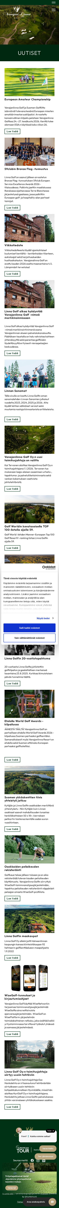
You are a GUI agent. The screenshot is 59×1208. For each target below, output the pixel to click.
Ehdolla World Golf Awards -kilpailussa (24, 722)
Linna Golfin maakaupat (21, 936)
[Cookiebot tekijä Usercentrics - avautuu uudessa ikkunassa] (42, 568)
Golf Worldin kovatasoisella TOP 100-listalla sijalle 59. (27, 528)
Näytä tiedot (43, 618)
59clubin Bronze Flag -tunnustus (26, 169)
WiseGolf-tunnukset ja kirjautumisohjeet (20, 997)
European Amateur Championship (28, 99)
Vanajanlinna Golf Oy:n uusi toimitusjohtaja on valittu (23, 458)
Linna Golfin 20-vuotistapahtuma (27, 658)
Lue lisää (12, 131)
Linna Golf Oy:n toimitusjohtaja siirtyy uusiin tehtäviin (26, 1073)
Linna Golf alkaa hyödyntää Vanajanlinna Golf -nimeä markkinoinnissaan (24, 315)
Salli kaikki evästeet (29, 628)
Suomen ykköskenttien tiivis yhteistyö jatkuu (23, 799)
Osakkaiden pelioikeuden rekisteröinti (22, 868)
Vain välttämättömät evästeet (29, 637)
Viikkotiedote (14, 245)
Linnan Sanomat (16, 391)
